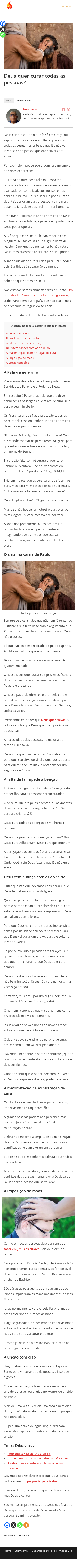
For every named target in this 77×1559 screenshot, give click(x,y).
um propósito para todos (39, 1481)
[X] (13, 1525)
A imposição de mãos (20, 358)
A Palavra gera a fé (18, 333)
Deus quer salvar (53, 720)
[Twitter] (68, 110)
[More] (26, 1525)
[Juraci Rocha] (13, 116)
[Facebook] (63, 110)
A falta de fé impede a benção (25, 343)
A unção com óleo (17, 362)
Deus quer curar (19, 1535)
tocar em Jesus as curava (21, 1249)
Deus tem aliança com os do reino (28, 348)
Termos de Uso (64, 1550)
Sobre (9, 100)
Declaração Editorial (42, 1550)
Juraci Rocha (30, 109)
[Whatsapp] (20, 1525)
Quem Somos (22, 1550)
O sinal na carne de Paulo (22, 338)
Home (8, 1550)
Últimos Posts (23, 100)
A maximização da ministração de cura (31, 353)
